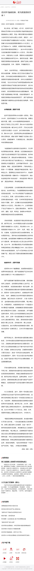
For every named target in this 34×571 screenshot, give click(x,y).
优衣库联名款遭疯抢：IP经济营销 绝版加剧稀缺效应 (16, 525)
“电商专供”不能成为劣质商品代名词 (11, 512)
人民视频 (4, 562)
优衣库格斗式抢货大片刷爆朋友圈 (10, 528)
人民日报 (4, 552)
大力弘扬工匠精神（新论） (10, 482)
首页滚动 (13, 7)
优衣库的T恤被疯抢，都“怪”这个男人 (11, 532)
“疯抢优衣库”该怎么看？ (8, 522)
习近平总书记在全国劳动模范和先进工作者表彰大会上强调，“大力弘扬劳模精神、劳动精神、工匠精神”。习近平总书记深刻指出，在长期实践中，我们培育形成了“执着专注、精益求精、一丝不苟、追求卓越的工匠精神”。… (16, 488)
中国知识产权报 (24, 20)
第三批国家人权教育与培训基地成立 (14, 462)
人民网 (2, 7)
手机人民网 (17, 552)
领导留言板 (24, 552)
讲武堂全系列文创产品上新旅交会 (10, 509)
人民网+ (11, 552)
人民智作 (17, 562)
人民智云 (11, 562)
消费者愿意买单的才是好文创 (9, 505)
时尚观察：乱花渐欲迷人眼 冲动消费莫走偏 (13, 519)
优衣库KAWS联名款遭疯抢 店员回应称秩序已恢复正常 (16, 535)
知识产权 (7, 7)
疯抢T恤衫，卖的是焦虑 (8, 515)
